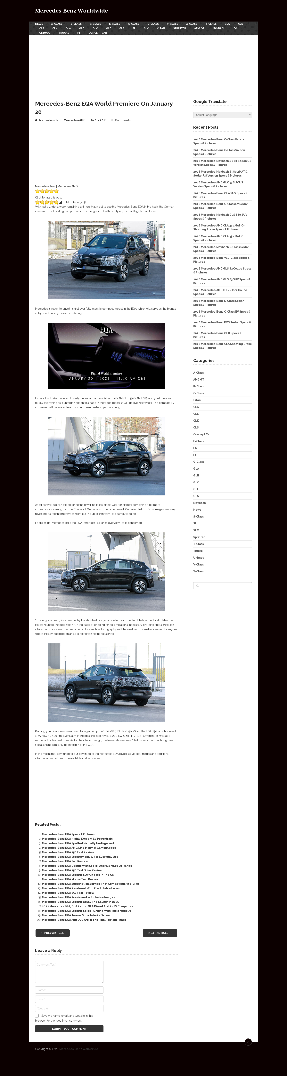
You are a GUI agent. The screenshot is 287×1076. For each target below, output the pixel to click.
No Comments (120, 120)
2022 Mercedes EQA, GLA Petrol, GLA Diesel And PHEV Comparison (88, 906)
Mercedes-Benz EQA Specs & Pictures (68, 834)
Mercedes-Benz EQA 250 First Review (68, 852)
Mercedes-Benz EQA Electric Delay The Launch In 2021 (80, 901)
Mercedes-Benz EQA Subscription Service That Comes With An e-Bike (90, 883)
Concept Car (97, 32)
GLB (81, 28)
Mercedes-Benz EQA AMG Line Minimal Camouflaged (79, 847)
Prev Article (54, 932)
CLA (227, 23)
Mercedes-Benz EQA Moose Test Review (70, 879)
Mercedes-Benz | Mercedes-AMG (62, 120)
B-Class (76, 23)
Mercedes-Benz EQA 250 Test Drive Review (72, 870)
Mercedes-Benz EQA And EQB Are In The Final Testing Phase (84, 919)
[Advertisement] (143, 64)
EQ (235, 28)
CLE (240, 23)
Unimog (44, 32)
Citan (161, 28)
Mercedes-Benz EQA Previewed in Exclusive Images (78, 897)
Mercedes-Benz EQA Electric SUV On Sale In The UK (78, 874)
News (39, 23)
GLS (121, 28)
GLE (108, 28)
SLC (146, 28)
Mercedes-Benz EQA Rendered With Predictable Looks (80, 888)
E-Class (114, 23)
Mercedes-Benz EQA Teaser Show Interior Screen (76, 915)
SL (134, 28)
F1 (78, 32)
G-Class (153, 23)
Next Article (158, 932)
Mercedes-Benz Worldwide (71, 11)
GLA (68, 28)
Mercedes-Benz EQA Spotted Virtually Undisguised (78, 843)
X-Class (191, 23)
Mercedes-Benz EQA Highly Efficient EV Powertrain (77, 838)
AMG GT (199, 28)
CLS (41, 28)
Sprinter (179, 28)
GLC (95, 28)
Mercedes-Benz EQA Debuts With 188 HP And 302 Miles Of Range (87, 865)
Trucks (63, 32)
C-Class (95, 23)
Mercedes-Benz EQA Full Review (65, 861)
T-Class (211, 23)
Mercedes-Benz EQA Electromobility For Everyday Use (80, 856)
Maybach (219, 28)
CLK (54, 28)
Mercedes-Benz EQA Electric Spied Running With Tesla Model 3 (86, 910)
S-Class (133, 23)
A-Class (56, 23)
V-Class (172, 23)
